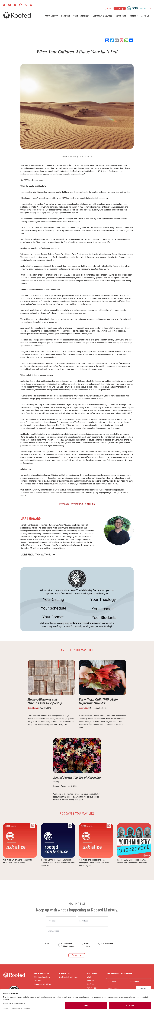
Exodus (63, 504)
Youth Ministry (51, 15)
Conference (121, 15)
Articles (89, 977)
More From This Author (35, 554)
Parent (87, 943)
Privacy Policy (92, 988)
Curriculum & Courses (102, 15)
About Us (145, 15)
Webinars (133, 15)
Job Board (90, 984)
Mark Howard (69, 156)
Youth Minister (66, 943)
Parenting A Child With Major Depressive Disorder (98, 701)
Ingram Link (84, 708)
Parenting (65, 15)
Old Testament (75, 504)
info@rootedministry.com (68, 977)
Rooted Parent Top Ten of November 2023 (77, 779)
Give (109, 8)
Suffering (90, 504)
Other (88, 946)
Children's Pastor (67, 946)
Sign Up (119, 8)
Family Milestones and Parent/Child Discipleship (45, 701)
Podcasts (90, 981)
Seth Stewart (33, 708)
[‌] (15, 5)
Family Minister (107, 943)
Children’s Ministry (81, 15)
